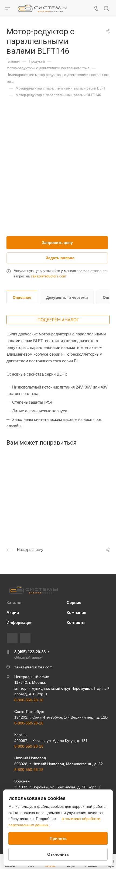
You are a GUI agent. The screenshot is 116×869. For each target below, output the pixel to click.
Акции (12, 612)
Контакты (76, 622)
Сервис (74, 602)
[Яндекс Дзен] (25, 638)
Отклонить (58, 854)
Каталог (14, 602)
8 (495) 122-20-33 (30, 652)
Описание (22, 297)
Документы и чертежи (67, 297)
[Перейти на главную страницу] (33, 590)
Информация (19, 622)
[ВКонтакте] (12, 638)
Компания (76, 612)
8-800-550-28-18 (28, 700)
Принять (58, 838)
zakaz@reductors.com (48, 276)
